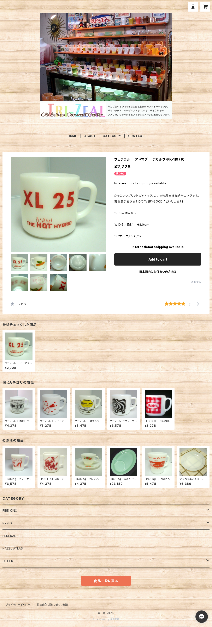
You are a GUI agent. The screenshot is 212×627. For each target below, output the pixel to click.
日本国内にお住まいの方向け (157, 271)
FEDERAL (9, 536)
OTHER (7, 561)
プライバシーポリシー (18, 604)
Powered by (101, 619)
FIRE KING (9, 510)
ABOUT (90, 136)
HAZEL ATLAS (12, 548)
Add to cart (157, 259)
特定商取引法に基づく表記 (52, 604)
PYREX (7, 523)
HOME (72, 136)
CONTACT (136, 136)
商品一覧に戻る (106, 581)
